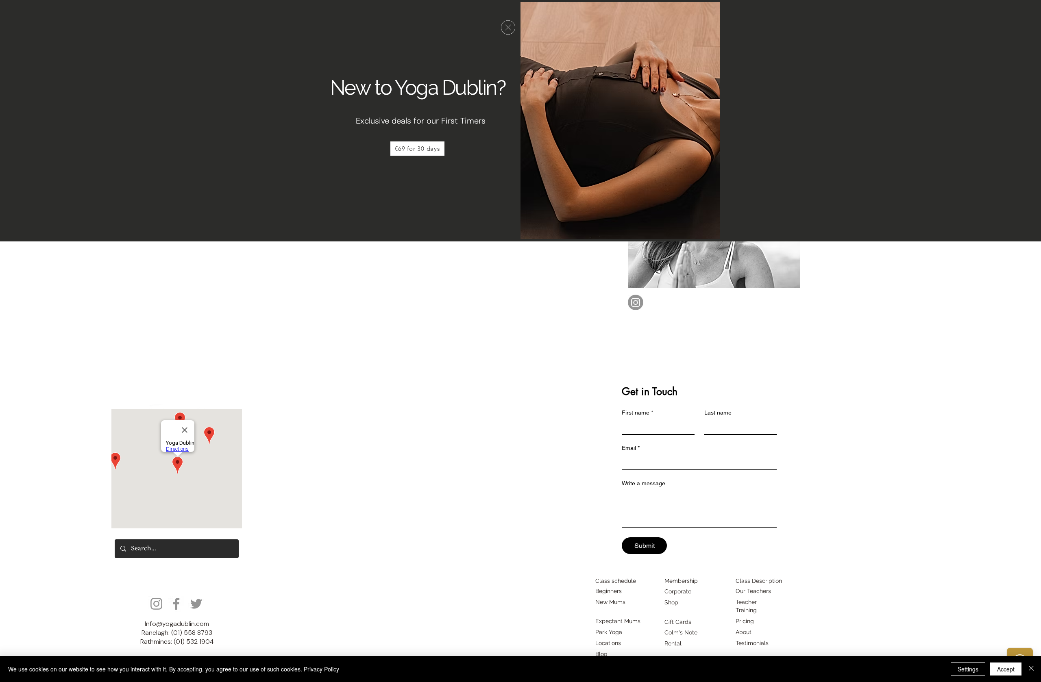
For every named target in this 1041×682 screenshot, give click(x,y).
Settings (968, 669)
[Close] (1031, 668)
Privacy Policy (321, 669)
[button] (508, 27)
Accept (1006, 669)
